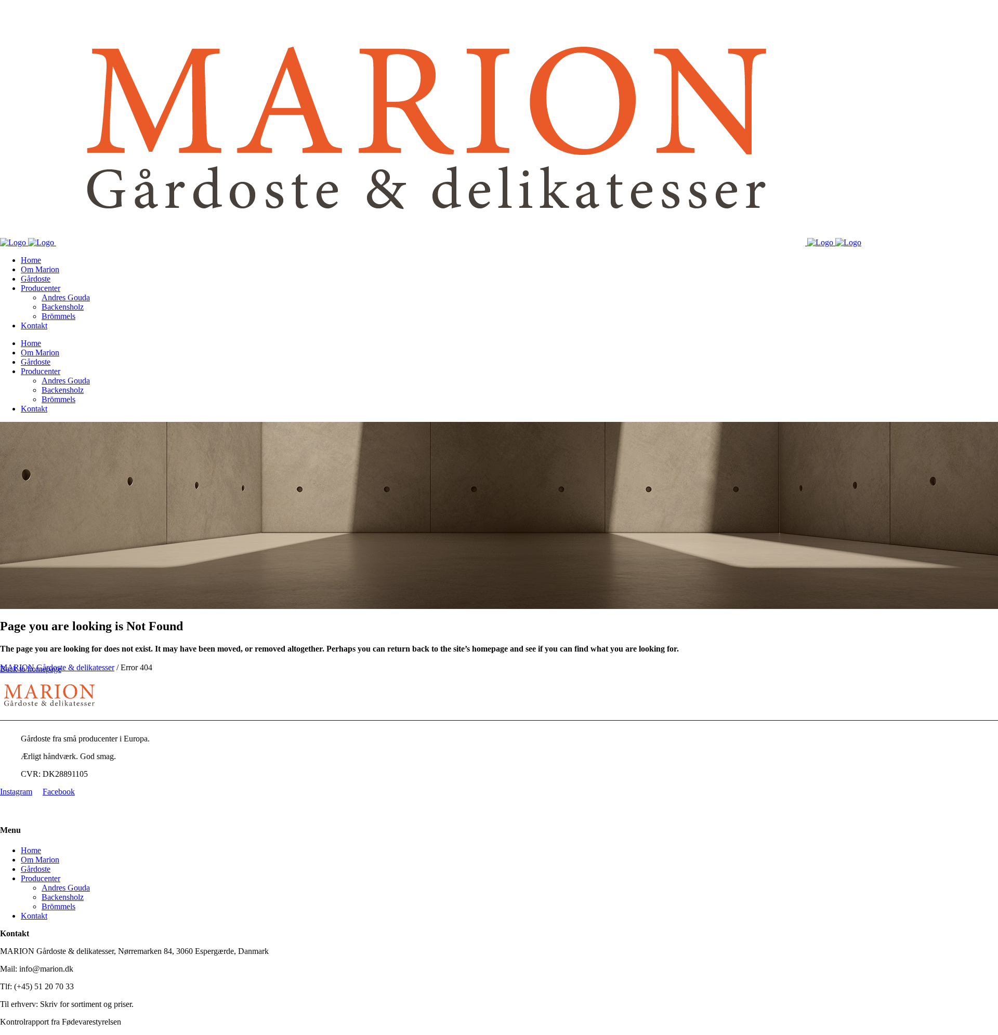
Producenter (40, 878)
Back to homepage (30, 669)
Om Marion (40, 859)
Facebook (59, 791)
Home (31, 850)
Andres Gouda (66, 887)
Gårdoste (35, 869)
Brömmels (58, 906)
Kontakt (34, 915)
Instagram (16, 791)
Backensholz (63, 897)
